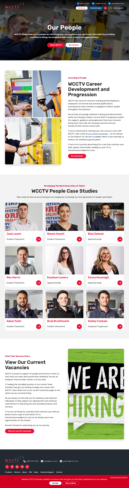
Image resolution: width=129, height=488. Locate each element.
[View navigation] (110, 8)
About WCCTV (56, 45)
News (36, 472)
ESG (30, 472)
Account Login (96, 8)
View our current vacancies (19, 431)
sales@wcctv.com (100, 3)
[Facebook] (12, 467)
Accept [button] (55, 483)
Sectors (17, 472)
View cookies (70, 483)
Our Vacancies (77, 156)
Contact (59, 472)
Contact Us (82, 8)
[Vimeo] (22, 467)
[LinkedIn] (17, 467)
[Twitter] (7, 467)
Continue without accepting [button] (118, 477)
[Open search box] (105, 8)
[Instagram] (27, 467)
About (24, 472)
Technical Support (47, 472)
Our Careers (74, 45)
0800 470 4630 (85, 3)
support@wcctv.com (117, 3)
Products (8, 472)
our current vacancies (98, 134)
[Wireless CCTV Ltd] (14, 6)
